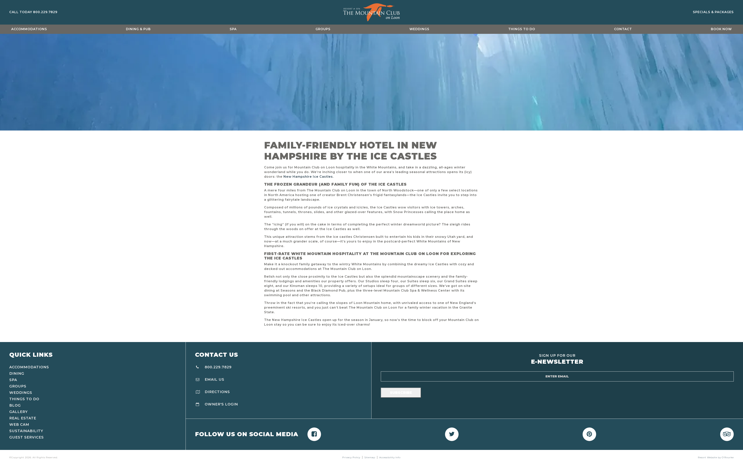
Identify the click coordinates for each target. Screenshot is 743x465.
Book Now (721, 29)
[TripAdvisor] (727, 434)
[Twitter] (452, 434)
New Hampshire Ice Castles (308, 176)
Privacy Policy (351, 457)
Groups (323, 29)
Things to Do (521, 29)
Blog (15, 405)
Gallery (18, 412)
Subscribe (401, 393)
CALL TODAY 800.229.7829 (33, 12)
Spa (233, 29)
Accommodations (29, 29)
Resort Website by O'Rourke (716, 457)
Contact (623, 29)
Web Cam (19, 424)
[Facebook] (314, 434)
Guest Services (26, 437)
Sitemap (369, 457)
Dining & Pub (138, 29)
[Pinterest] (589, 434)
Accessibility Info (390, 457)
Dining (16, 373)
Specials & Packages (713, 12)
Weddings (419, 29)
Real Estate (22, 418)
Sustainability (26, 431)
